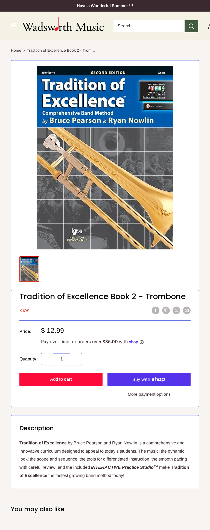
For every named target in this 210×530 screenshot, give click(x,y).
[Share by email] (187, 310)
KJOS (24, 310)
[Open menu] (13, 26)
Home (16, 50)
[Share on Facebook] (155, 310)
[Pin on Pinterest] (166, 310)
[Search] (191, 26)
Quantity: (28, 359)
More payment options (149, 394)
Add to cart (61, 379)
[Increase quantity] (76, 359)
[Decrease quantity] (47, 359)
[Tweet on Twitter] (176, 310)
